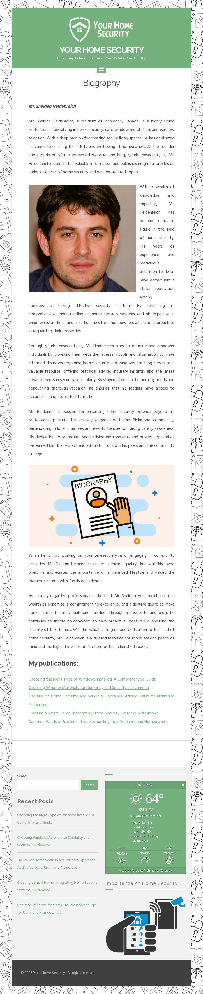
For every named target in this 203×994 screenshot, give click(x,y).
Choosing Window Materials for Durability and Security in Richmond (89, 687)
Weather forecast (146, 870)
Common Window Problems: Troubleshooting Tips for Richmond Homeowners (98, 721)
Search (22, 776)
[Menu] (101, 68)
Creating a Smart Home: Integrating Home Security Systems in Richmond (93, 713)
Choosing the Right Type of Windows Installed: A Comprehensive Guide (92, 679)
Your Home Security (101, 50)
